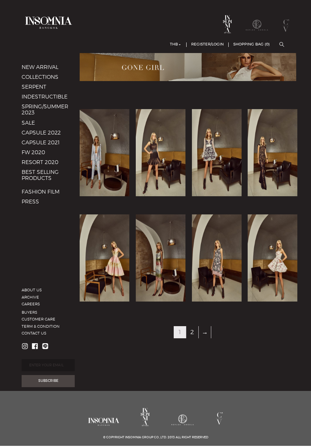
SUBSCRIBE (48, 381)
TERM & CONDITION (41, 326)
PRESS (30, 202)
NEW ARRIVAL (40, 67)
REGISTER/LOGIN (207, 44)
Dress (38, 218)
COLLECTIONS (40, 77)
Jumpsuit (43, 211)
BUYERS (29, 312)
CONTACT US (34, 333)
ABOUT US (32, 290)
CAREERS (31, 304)
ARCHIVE (30, 297)
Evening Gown (50, 188)
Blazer (39, 208)
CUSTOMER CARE (38, 319)
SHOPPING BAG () (251, 44)
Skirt (37, 241)
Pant (37, 231)
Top (36, 222)
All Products (46, 198)
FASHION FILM (41, 192)
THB (174, 44)
